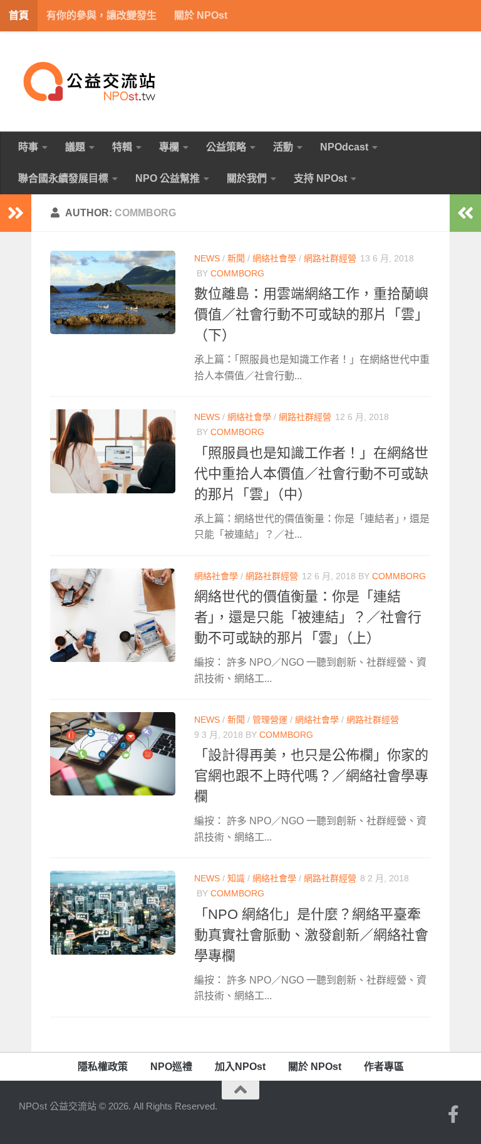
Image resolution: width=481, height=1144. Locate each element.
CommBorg (237, 273)
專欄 (169, 147)
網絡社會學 (274, 258)
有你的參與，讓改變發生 (101, 15)
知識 (236, 878)
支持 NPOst (320, 178)
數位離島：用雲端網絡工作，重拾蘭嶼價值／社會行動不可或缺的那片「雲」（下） (311, 314)
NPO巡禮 (171, 1066)
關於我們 (247, 178)
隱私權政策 (103, 1066)
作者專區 (384, 1066)
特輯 (122, 147)
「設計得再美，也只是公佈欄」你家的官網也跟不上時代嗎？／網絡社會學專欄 (311, 775)
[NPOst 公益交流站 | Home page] (91, 81)
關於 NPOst (200, 15)
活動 (283, 147)
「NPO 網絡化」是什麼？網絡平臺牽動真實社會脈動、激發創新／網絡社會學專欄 (311, 934)
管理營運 (269, 720)
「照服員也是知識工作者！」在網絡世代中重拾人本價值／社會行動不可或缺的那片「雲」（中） (311, 473)
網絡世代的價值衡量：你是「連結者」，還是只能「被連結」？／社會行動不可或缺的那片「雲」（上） (308, 617)
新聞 (236, 258)
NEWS (207, 258)
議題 (75, 147)
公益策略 (226, 147)
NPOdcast (344, 147)
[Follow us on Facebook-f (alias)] (453, 1114)
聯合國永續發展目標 (63, 178)
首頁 (19, 15)
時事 (28, 147)
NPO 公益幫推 (167, 178)
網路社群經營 (330, 258)
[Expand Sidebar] (15, 213)
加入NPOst (240, 1066)
